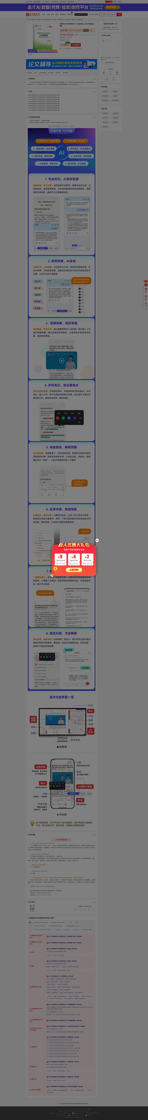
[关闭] (97, 540)
